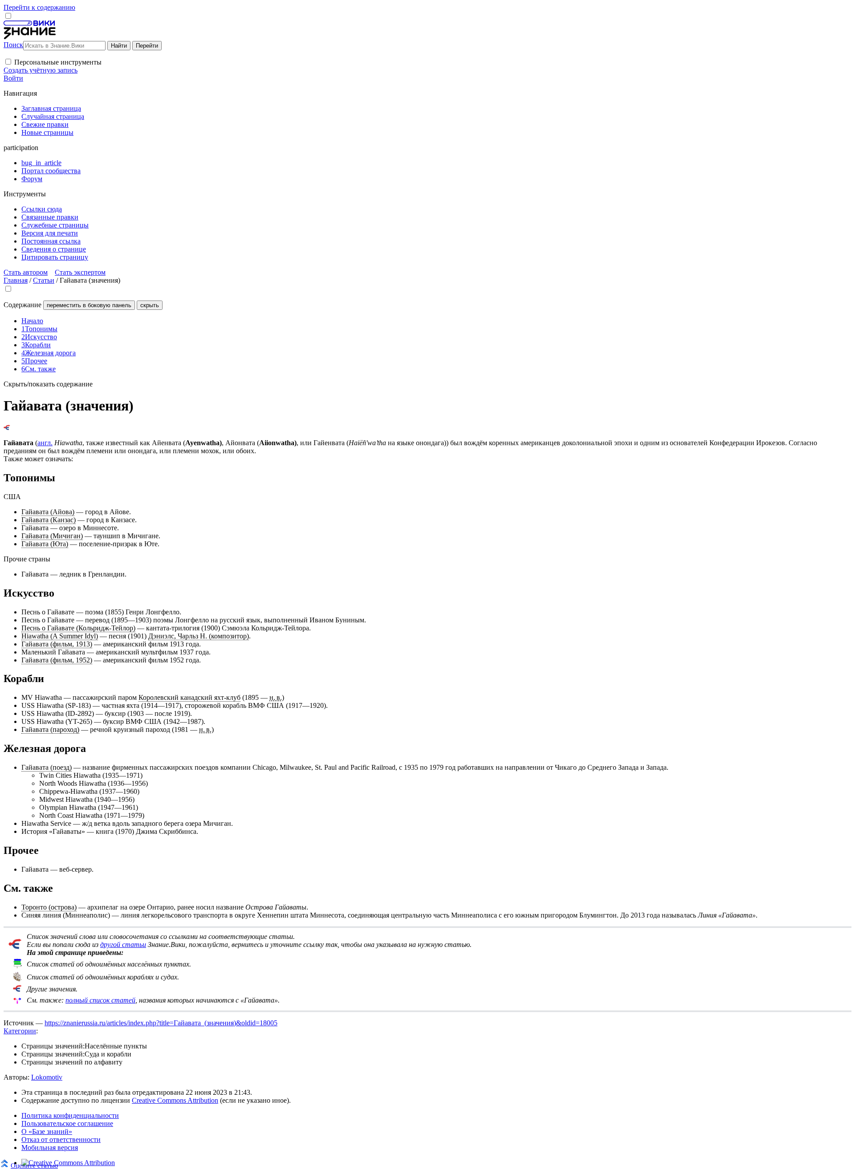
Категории (20, 1031)
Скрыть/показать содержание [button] (48, 384)
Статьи (43, 280)
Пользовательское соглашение (67, 1123)
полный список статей (100, 1000)
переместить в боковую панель (89, 305)
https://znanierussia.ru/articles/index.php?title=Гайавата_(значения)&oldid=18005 (161, 1023)
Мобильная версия (49, 1147)
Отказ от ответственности (61, 1139)
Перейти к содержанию (39, 7)
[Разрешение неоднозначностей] (7, 427)
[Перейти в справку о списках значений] (15, 947)
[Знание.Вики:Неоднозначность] (17, 966)
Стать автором (26, 272)
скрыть (149, 305)
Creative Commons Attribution (175, 1100)
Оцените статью (34, 1165)
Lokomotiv (46, 1077)
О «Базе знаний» (46, 1131)
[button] (8, 62)
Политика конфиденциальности (70, 1115)
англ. (45, 443)
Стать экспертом (80, 272)
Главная (16, 280)
